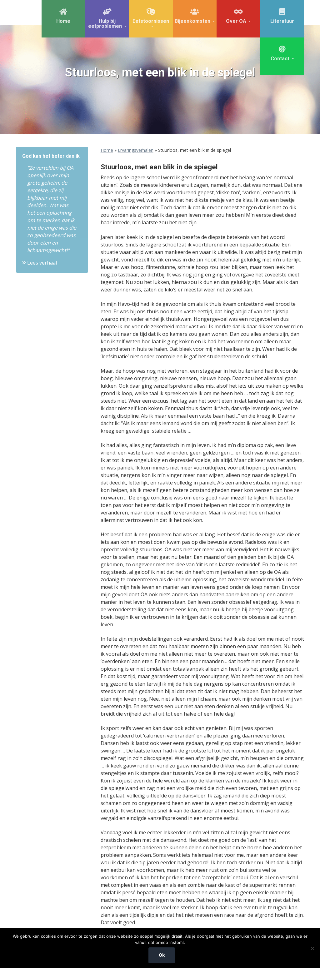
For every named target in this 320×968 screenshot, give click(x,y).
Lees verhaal (41, 262)
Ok (162, 955)
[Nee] (312, 948)
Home (107, 150)
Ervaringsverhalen (135, 150)
